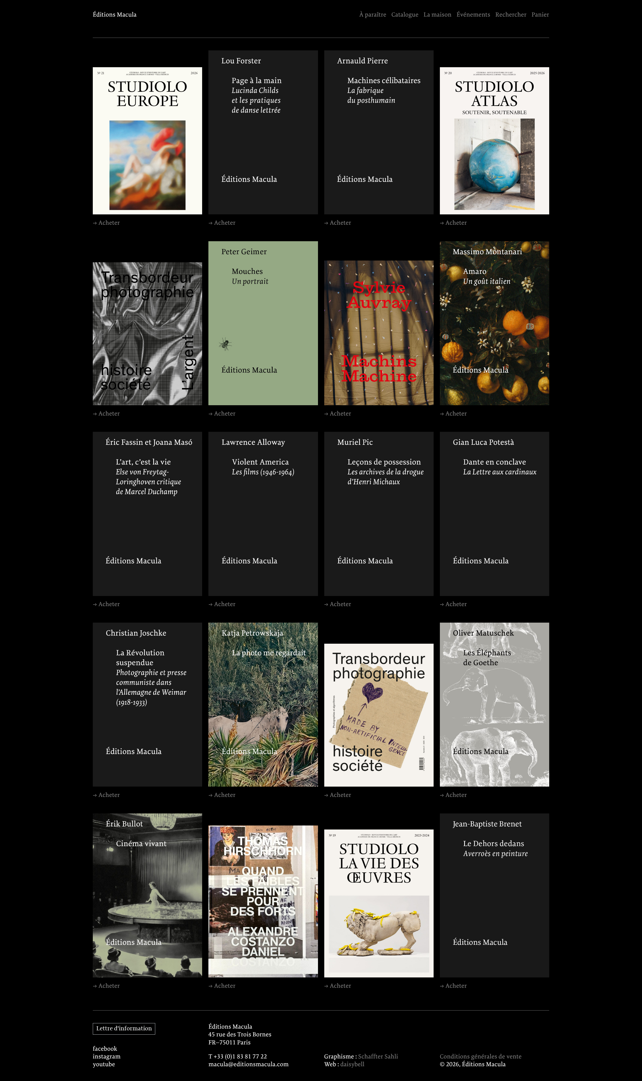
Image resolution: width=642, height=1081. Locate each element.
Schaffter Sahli (378, 1057)
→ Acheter (106, 223)
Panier (540, 15)
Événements (473, 15)
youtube (104, 1064)
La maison (437, 15)
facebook (105, 1049)
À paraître (372, 15)
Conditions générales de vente (481, 1057)
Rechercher (510, 15)
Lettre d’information (124, 1029)
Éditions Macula (115, 15)
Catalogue (405, 15)
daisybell (352, 1064)
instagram (107, 1057)
